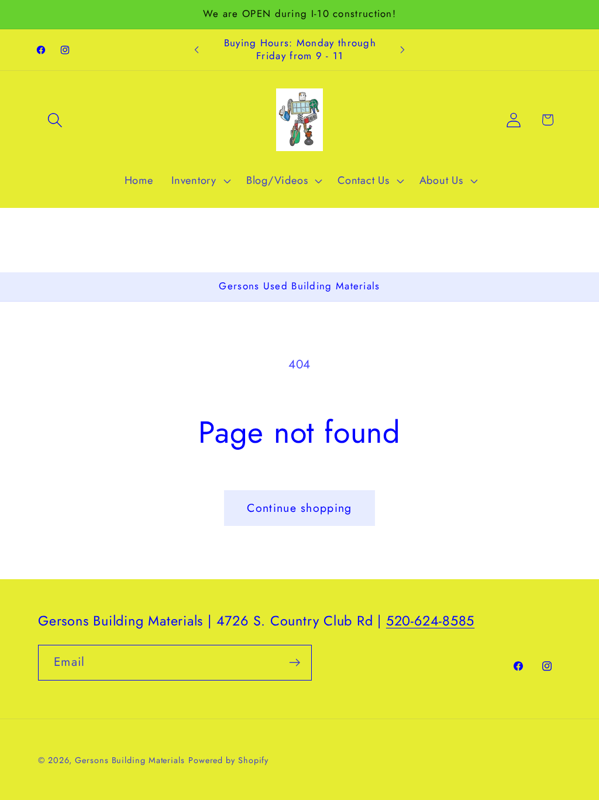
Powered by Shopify (228, 760)
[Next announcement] (402, 50)
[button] (54, 119)
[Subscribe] (294, 663)
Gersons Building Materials (130, 760)
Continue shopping (299, 508)
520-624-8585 (430, 621)
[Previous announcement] (196, 50)
